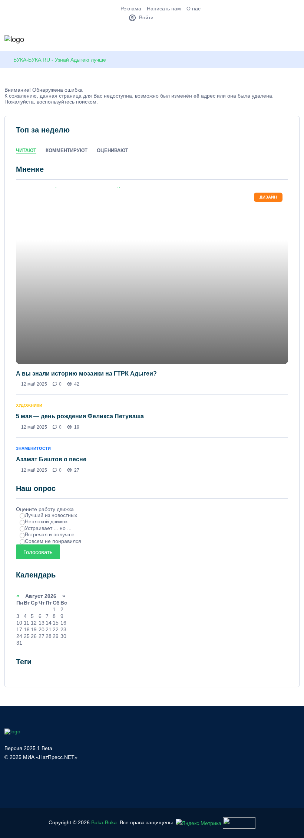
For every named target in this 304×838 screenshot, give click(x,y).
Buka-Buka (104, 823)
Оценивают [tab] (112, 150)
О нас (193, 9)
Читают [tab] (26, 150)
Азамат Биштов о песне (51, 459)
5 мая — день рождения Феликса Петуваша (80, 416)
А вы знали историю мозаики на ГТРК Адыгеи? (86, 373)
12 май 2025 (34, 384)
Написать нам (164, 9)
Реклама (130, 9)
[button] (296, 40)
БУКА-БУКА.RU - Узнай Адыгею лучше (59, 60)
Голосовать (38, 552)
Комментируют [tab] (66, 150)
